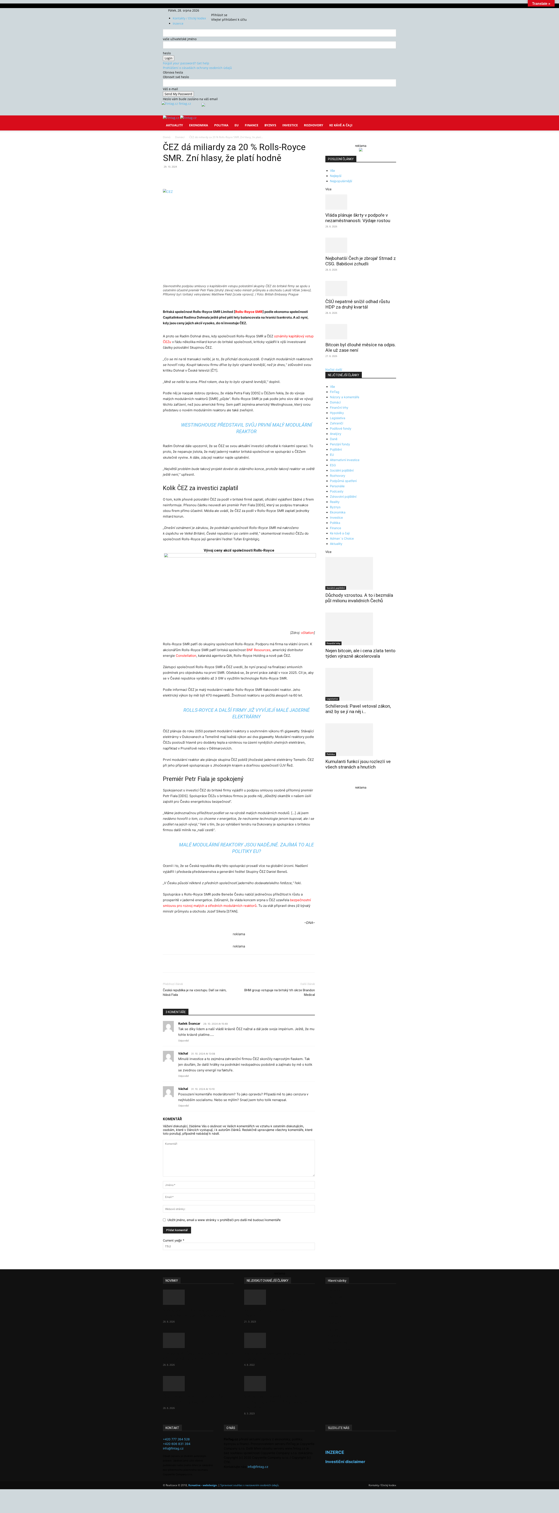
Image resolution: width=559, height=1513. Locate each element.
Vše (332, 170)
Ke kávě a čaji (340, 125)
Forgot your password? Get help (186, 63)
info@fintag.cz (173, 1448)
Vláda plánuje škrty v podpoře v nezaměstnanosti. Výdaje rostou (357, 218)
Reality (335, 502)
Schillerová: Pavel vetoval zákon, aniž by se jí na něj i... (358, 708)
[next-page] (329, 781)
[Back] (232, 10)
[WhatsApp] (223, 176)
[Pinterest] (213, 176)
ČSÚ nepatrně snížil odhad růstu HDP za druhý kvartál (357, 304)
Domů (166, 137)
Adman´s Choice (342, 538)
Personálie (337, 486)
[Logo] (171, 118)
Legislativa (337, 418)
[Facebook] (218, 10)
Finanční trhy (339, 407)
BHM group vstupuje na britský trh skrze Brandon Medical (279, 992)
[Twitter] (224, 10)
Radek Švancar (189, 1023)
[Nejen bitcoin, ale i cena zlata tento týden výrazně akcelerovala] (360, 628)
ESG (333, 465)
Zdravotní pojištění (343, 496)
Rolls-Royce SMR (248, 312)
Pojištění (336, 449)
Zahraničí (336, 423)
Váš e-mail (170, 89)
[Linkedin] (233, 176)
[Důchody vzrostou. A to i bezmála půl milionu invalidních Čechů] (360, 573)
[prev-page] (326, 781)
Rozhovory (313, 125)
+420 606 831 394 (176, 1444)
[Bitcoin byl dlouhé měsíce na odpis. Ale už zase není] (360, 331)
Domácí (180, 137)
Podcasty (336, 491)
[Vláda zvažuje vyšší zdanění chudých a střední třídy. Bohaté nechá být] (279, 1383)
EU (237, 125)
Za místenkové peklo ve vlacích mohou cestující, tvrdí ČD (275, 1356)
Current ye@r (173, 1240)
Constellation (186, 656)
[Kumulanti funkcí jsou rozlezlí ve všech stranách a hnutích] (360, 739)
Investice (290, 125)
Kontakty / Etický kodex (189, 18)
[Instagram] (221, 10)
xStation (307, 633)
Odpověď (183, 1040)
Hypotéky (337, 413)
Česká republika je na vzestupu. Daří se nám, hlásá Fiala (194, 992)
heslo (167, 53)
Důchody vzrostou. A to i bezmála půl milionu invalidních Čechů (359, 598)
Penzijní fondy (340, 444)
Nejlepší (335, 176)
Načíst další (333, 369)
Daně (333, 439)
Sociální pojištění (342, 470)
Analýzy (335, 434)
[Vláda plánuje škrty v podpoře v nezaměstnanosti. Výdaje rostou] (360, 202)
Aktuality (174, 125)
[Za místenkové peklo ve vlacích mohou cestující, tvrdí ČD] (279, 1340)
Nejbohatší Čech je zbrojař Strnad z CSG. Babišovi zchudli (360, 261)
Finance (251, 125)
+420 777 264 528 (176, 1439)
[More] (243, 176)
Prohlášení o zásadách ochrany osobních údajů (197, 68)
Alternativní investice (344, 460)
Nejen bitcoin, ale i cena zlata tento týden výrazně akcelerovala (360, 653)
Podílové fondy (340, 428)
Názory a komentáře (344, 397)
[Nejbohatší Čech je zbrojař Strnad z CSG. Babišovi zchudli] (360, 245)
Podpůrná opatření (343, 481)
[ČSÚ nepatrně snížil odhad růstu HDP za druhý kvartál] (360, 288)
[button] (391, 122)
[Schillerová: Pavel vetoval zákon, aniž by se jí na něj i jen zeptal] (360, 684)
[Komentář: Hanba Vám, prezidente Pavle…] (279, 1297)
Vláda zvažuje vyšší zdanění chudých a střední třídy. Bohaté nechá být (275, 1402)
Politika (221, 125)
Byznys (270, 125)
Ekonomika (198, 125)
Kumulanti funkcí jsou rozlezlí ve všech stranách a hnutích (358, 764)
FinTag (334, 392)
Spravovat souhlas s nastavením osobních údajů (249, 1485)
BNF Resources (259, 650)
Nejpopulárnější (341, 181)
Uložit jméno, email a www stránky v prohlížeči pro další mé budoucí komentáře (224, 1220)
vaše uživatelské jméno (180, 39)
